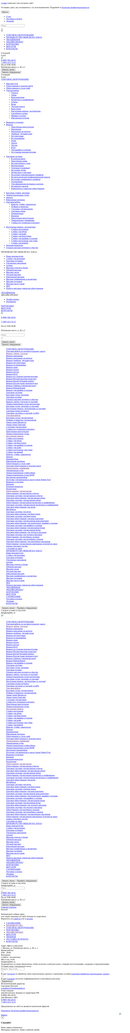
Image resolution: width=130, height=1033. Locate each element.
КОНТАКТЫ (12, 49)
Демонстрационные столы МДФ (20, 475)
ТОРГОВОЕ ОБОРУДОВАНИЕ (20, 35)
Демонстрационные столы (17, 195)
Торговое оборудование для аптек (20, 507)
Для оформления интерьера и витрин (27, 184)
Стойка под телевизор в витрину (25, 223)
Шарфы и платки (18, 116)
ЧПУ (8, 286)
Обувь (14, 95)
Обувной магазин (13, 270)
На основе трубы (18, 170)
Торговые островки (14, 261)
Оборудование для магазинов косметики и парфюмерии (30, 502)
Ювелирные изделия (20, 118)
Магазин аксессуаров (15, 284)
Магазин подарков (14, 281)
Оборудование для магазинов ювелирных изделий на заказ (31, 544)
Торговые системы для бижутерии (21, 516)
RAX (13, 147)
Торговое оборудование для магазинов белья (25, 528)
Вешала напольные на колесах (19, 358)
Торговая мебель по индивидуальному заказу (25, 351)
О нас (8, 16)
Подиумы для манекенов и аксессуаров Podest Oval (28, 480)
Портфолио (11, 302)
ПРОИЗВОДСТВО (14, 925)
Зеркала (9, 197)
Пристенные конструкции (22, 127)
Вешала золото (12, 370)
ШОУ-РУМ (11, 46)
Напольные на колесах (21, 131)
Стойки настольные (19, 229)
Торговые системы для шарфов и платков (24, 525)
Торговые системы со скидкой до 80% (22, 413)
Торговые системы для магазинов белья (23, 530)
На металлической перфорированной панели (30, 177)
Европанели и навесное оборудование (27, 188)
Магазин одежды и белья (17, 268)
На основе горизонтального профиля (27, 175)
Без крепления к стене (20, 163)
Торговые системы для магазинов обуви (23, 500)
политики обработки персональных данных (90, 974)
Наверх (4, 1015)
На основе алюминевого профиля (25, 179)
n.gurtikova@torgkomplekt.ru (13, 988)
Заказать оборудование (11, 72)
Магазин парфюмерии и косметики (21, 279)
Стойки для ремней (19, 243)
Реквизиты (5, 1011)
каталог (29, 919)
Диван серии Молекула (16, 422)
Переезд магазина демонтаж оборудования (24, 288)
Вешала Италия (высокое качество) (21, 379)
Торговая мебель (13, 202)
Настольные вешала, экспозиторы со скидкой (26, 408)
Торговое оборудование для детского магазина (26, 532)
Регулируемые (17, 136)
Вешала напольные (14, 356)
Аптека (14, 102)
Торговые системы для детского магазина (24, 535)
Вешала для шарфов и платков (19, 390)
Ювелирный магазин (15, 277)
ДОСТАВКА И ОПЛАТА (17, 939)
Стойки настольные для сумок (24, 241)
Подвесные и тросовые (21, 172)
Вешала (9, 125)
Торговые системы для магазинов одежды (24, 496)
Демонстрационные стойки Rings (20, 473)
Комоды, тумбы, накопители (23, 204)
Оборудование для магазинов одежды (22, 493)
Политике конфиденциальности (75, 7)
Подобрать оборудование (27, 608)
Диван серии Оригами (16, 425)
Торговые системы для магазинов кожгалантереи (27, 521)
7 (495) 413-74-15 (8, 62)
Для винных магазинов (16, 263)
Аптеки (9, 265)
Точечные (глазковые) (20, 168)
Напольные (16, 129)
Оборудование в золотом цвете (19, 86)
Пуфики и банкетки (19, 207)
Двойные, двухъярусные (21, 134)
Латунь (14, 145)
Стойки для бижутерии (21, 236)
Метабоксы (11, 509)
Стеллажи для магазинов (22, 209)
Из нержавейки (18, 138)
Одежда (14, 93)
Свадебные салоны (19, 113)
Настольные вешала (14, 436)
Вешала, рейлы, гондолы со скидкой (22, 402)
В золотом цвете (18, 159)
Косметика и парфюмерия (22, 100)
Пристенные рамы (19, 161)
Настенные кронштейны (16, 477)
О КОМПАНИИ (13, 596)
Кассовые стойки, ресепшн (18, 193)
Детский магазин (13, 275)
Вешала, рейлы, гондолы (17, 353)
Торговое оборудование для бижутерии (23, 514)
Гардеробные (17, 182)
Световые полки (18, 211)
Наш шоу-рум (12, 84)
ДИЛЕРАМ (11, 937)
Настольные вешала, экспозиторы (26, 111)
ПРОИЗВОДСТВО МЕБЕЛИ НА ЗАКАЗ (24, 37)
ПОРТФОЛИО (12, 44)
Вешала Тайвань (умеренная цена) (21, 386)
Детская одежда (18, 106)
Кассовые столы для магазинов (19, 418)
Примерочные (17, 213)
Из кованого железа (19, 186)
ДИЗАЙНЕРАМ (13, 39)
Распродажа (11, 489)
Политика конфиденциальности (25, 1011)
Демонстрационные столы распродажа (23, 404)
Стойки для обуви (19, 231)
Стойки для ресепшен (15, 258)
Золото (14, 143)
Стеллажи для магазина (16, 427)
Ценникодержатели (14, 245)
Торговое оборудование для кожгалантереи (25, 519)
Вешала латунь (12, 372)
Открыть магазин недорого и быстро (22, 248)
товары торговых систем (17, 546)
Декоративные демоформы (22, 220)
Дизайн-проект (12, 299)
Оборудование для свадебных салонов (22, 537)
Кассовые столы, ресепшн (17, 395)
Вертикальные (17, 166)
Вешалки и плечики (14, 122)
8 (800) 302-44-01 (8, 60)
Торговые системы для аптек (18, 512)
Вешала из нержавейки (16, 365)
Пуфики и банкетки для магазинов (21, 420)
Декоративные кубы (15, 470)
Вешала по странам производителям (22, 376)
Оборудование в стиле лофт (18, 88)
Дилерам (10, 21)
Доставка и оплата (14, 19)
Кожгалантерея (17, 97)
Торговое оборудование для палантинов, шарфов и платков (32, 523)
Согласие (11, 974)
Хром (13, 141)
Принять (5, 12)
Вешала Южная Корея (15, 388)
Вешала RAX (12, 374)
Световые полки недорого (17, 411)
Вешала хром (12, 367)
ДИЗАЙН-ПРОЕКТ (14, 42)
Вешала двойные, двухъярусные (20, 360)
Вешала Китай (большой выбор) (20, 381)
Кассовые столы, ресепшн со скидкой (22, 406)
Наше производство (14, 256)
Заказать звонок (8, 70)
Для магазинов (12, 90)
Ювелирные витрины (15, 200)
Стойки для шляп (18, 234)
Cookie (4, 3)
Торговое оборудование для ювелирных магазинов (28, 541)
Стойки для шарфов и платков (24, 238)
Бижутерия (16, 109)
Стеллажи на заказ (14, 548)
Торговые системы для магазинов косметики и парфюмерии (32, 505)
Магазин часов (12, 272)
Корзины (15, 216)
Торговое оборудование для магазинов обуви (25, 498)
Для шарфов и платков (21, 150)
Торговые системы (14, 156)
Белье (13, 104)
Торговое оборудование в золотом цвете (23, 466)
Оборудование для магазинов (19, 491)
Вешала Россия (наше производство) (22, 383)
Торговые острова (14, 397)
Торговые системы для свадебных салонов (24, 539)
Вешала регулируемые (16, 363)
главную (17, 919)
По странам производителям (23, 152)
